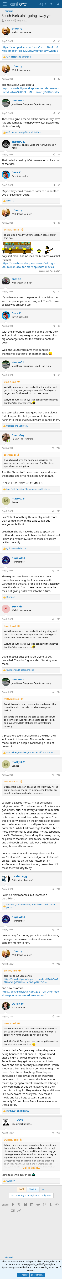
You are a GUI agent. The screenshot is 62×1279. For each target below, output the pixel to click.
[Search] (58, 4)
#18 (58, 963)
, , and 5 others (23, 132)
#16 (58, 889)
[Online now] (8, 441)
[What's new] (51, 4)
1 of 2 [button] (21, 1189)
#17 (58, 929)
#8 (59, 325)
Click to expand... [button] (31, 1167)
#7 (59, 291)
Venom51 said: (11, 781)
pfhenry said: (10, 970)
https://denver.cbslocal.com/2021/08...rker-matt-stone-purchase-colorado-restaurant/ (31, 993)
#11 (58, 511)
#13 (58, 619)
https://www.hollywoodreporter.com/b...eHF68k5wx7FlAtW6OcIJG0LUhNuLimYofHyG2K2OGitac (30, 90)
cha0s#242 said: (12, 229)
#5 (59, 185)
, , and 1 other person (30, 906)
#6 (59, 222)
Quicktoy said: (11, 1139)
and (18, 56)
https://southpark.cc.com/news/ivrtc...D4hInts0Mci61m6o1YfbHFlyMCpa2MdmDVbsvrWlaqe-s (30, 48)
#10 (58, 447)
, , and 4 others (28, 489)
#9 (59, 375)
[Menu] (5, 4)
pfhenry (8, 20)
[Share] (54, 41)
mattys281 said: (12, 698)
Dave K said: (10, 381)
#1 (59, 41)
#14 (58, 692)
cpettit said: (10, 454)
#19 (58, 1016)
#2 (59, 78)
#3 (59, 113)
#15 (58, 774)
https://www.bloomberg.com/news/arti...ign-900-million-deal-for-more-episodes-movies (28, 264)
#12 (58, 570)
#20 (58, 1132)
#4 (59, 154)
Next (31, 1189)
